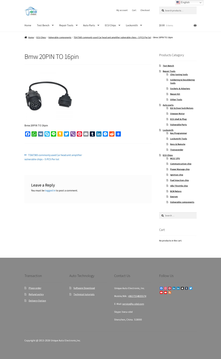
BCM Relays (176, 191)
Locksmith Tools (178, 138)
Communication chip (180, 163)
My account (121, 10)
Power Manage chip (180, 169)
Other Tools (176, 99)
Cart (134, 10)
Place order (35, 288)
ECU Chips (110, 25)
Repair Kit (175, 94)
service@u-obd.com (133, 303)
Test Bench (43, 25)
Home (27, 25)
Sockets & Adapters (180, 88)
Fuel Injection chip (179, 180)
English (185, 2)
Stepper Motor (177, 113)
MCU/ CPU (175, 158)
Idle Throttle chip (179, 185)
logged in (50, 190)
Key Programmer (178, 133)
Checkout (145, 10)
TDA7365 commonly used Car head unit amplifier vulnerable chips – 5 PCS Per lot (112, 37)
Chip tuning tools (179, 74)
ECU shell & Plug (178, 119)
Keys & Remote (177, 144)
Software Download (84, 288)
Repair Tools (66, 25)
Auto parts (168, 105)
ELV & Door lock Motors (181, 108)
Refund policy (36, 294)
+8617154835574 (137, 296)
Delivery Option (37, 300)
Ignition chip (176, 174)
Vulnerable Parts (178, 124)
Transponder (176, 149)
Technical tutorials (83, 294)
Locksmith (132, 25)
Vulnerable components (59, 37)
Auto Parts (89, 25)
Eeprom (174, 196)
